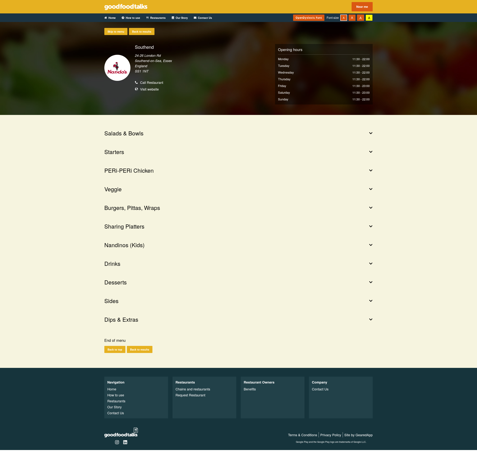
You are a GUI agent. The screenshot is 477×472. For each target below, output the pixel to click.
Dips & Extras (121, 319)
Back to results (141, 31)
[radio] (343, 18)
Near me (362, 6)
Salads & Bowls (123, 133)
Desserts (115, 282)
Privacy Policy (330, 434)
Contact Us (205, 18)
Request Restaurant (190, 394)
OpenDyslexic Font (309, 17)
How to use (133, 18)
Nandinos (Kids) (124, 245)
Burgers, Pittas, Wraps (132, 207)
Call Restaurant (151, 82)
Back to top (115, 349)
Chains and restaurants (193, 389)
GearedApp (364, 434)
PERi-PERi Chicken (129, 170)
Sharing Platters (124, 226)
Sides (111, 300)
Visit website (149, 89)
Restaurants (158, 18)
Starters (114, 151)
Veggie (113, 189)
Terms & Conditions (302, 434)
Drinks (112, 263)
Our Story (182, 18)
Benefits (250, 389)
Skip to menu (116, 31)
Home (112, 18)
